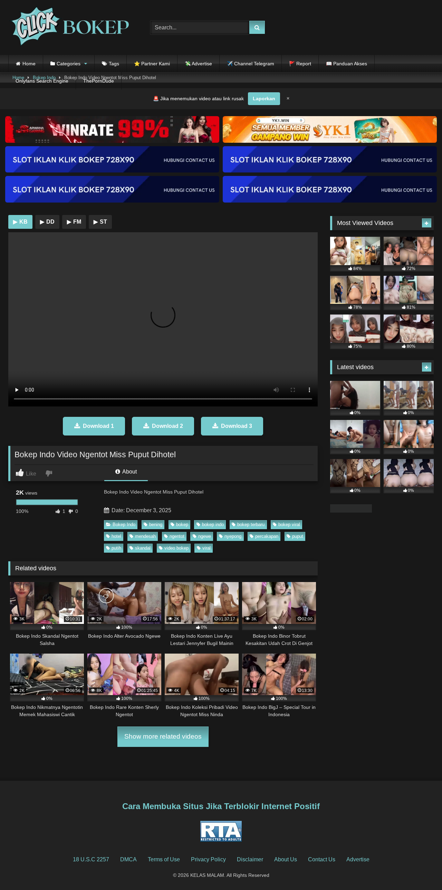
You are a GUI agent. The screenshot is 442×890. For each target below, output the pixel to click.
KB (20, 222)
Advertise (357, 859)
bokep (182, 524)
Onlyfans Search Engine (42, 81)
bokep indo (213, 524)
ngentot (177, 536)
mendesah (145, 536)
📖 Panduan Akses (346, 63)
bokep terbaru (251, 524)
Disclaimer (250, 859)
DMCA (128, 859)
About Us (285, 859)
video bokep (176, 548)
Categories (68, 63)
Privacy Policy (208, 859)
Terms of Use (164, 859)
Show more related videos (163, 736)
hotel (116, 536)
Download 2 (167, 426)
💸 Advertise (198, 63)
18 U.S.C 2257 (91, 859)
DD (47, 222)
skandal (143, 548)
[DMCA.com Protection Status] (351, 511)
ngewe (204, 536)
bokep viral (289, 524)
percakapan (266, 536)
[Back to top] (420, 869)
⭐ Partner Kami (152, 63)
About (129, 472)
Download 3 (236, 426)
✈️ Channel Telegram (250, 63)
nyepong (232, 536)
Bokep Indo (124, 524)
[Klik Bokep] (68, 27)
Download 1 (98, 426)
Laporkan (264, 98)
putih (116, 548)
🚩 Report (300, 63)
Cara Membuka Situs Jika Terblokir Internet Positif (221, 806)
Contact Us (321, 859)
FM (74, 222)
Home (29, 63)
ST (100, 222)
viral (206, 548)
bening (155, 524)
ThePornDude (98, 81)
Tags (114, 63)
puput (297, 536)
